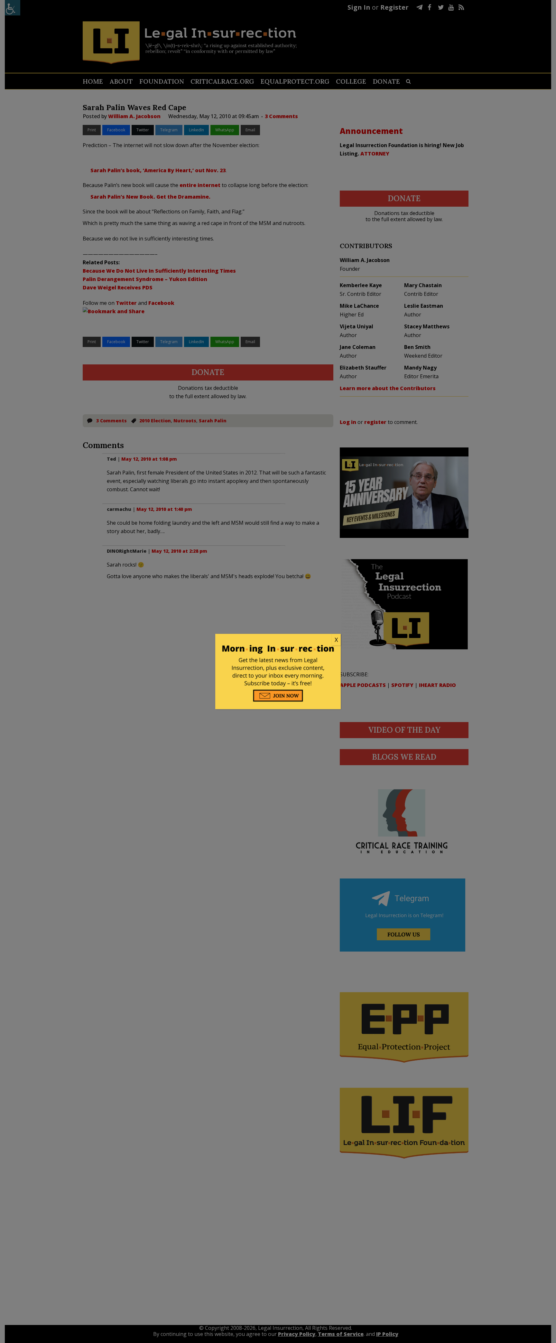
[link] (278, 639)
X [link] (336, 639)
